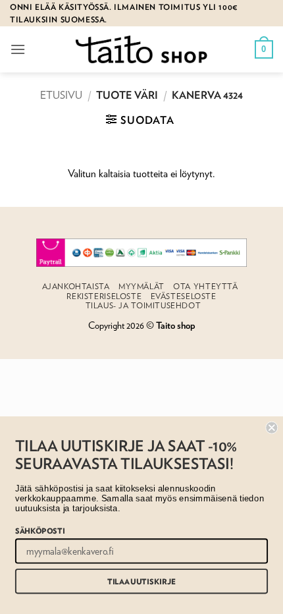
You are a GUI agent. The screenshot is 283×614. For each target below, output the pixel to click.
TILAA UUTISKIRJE (141, 581)
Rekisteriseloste (104, 296)
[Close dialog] (271, 428)
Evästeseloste (184, 296)
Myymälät (141, 286)
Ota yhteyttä (205, 286)
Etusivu (61, 95)
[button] (18, 49)
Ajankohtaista (76, 286)
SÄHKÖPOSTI (39, 530)
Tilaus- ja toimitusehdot (143, 305)
